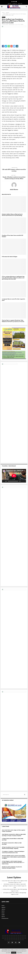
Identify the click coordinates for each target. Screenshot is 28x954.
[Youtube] (19, 942)
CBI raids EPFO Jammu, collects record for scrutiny (14, 170)
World (3, 912)
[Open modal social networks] (17, 46)
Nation (3, 911)
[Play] (3, 481)
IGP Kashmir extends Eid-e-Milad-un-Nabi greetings (14, 892)
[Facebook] (8, 942)
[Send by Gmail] (11, 46)
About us (9, 3)
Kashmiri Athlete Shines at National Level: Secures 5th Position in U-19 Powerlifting (12, 214)
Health (3, 914)
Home (3, 905)
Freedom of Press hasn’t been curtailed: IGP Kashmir (12, 236)
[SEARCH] (24, 794)
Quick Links (20, 3)
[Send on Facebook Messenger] (14, 46)
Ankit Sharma (5, 24)
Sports (3, 916)
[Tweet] (6, 46)
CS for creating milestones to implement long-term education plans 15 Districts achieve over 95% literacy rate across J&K (13, 278)
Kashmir (3, 17)
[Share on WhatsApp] (9, 46)
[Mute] (22, 481)
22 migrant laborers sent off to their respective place (13, 299)
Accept (13, 952)
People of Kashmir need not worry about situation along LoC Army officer (14, 177)
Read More (19, 952)
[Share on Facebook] (3, 46)
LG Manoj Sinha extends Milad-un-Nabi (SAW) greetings (14, 889)
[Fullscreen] (24, 481)
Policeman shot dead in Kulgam (9, 256)
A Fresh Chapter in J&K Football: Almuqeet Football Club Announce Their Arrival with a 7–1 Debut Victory (13, 862)
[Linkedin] (15, 942)
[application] (14, 476)
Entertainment (5, 918)
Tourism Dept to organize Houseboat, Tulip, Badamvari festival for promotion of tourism (13, 321)
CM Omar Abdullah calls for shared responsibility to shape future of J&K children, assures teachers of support (13, 857)
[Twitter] (12, 942)
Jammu (3, 909)
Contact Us (14, 3)
